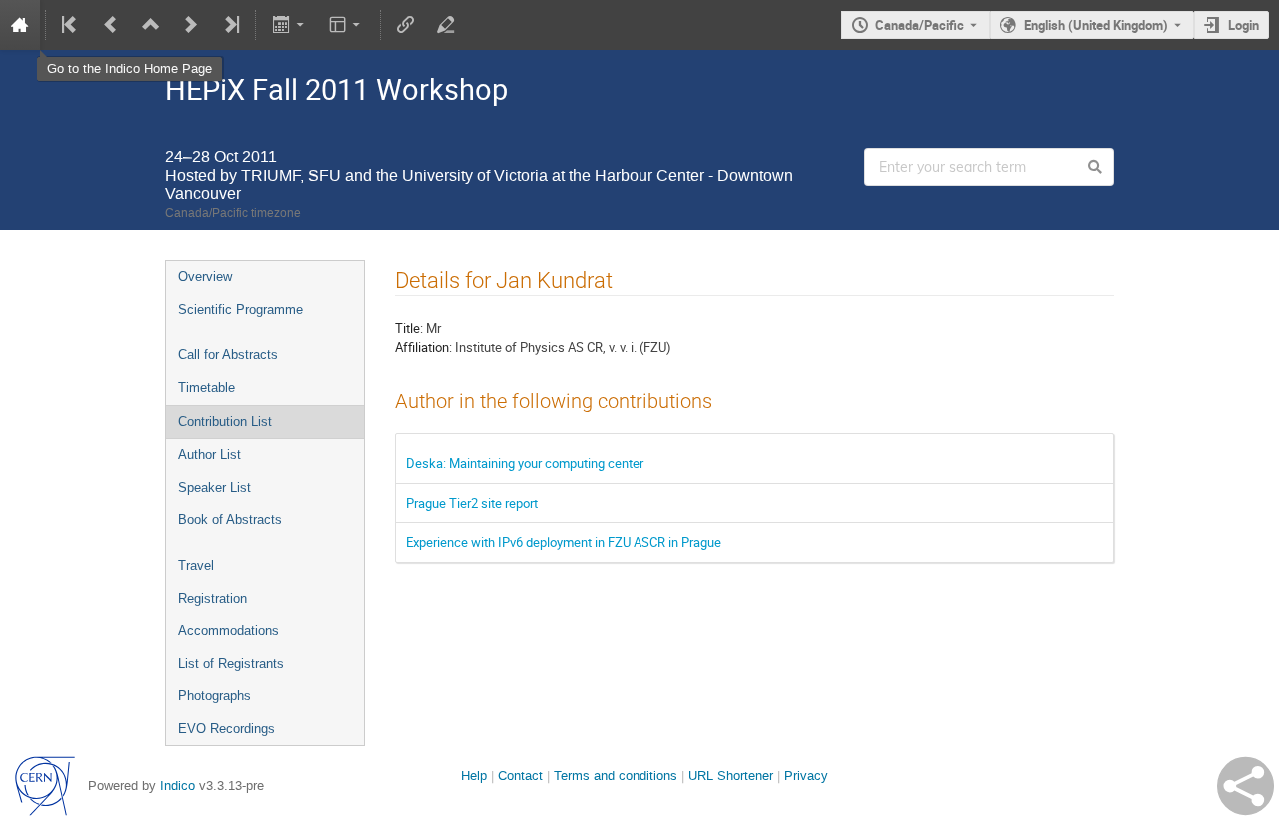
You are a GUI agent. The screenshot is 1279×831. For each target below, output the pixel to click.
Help (474, 775)
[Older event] (111, 25)
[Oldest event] (71, 25)
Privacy (806, 775)
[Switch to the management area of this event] (446, 25)
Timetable (206, 387)
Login (1243, 25)
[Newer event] (191, 25)
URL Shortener (730, 775)
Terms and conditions (615, 775)
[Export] (289, 25)
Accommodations (228, 630)
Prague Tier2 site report (472, 503)
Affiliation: (423, 347)
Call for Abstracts (228, 354)
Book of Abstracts (230, 519)
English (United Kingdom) (1096, 25)
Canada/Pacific (919, 25)
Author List (209, 454)
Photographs (214, 695)
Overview (205, 276)
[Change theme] (346, 25)
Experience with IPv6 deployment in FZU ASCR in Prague (563, 542)
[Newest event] (230, 25)
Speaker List (214, 487)
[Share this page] (1245, 786)
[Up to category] (151, 25)
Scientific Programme (240, 309)
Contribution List (225, 421)
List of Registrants (231, 663)
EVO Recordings (226, 728)
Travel (196, 565)
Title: (409, 328)
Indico (177, 785)
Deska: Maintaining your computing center (524, 463)
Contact (520, 775)
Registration (212, 598)
